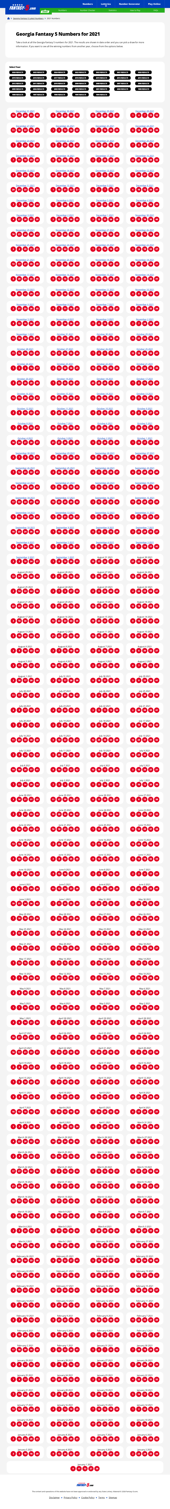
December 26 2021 (65, 126)
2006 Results (143, 83)
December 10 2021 (65, 185)
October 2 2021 (105, 438)
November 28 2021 (65, 230)
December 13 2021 (105, 170)
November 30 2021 (144, 215)
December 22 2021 (65, 140)
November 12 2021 (65, 289)
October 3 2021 (65, 438)
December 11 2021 (25, 185)
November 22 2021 (144, 245)
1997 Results (38, 94)
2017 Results (59, 78)
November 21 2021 (25, 259)
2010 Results (59, 83)
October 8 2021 (25, 423)
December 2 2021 (65, 215)
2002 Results (80, 89)
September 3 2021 (145, 542)
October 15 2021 (65, 393)
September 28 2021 (105, 453)
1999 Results (143, 89)
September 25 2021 (65, 468)
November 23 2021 (104, 245)
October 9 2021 (144, 408)
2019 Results (17, 78)
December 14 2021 (65, 170)
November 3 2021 (105, 319)
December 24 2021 (144, 126)
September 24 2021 (105, 468)
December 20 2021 (144, 140)
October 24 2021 (25, 364)
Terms (101, 1497)
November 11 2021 (104, 289)
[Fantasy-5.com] (22, 5)
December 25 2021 (105, 126)
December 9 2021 (105, 185)
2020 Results (143, 72)
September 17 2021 (65, 497)
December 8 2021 (145, 185)
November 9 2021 (25, 304)
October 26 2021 (105, 349)
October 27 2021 (65, 349)
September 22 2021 (25, 482)
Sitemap (113, 1497)
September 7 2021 (145, 527)
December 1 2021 (105, 215)
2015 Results (101, 78)
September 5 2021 (65, 542)
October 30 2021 (105, 334)
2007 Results (122, 83)
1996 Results (59, 94)
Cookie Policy (87, 1497)
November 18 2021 (144, 259)
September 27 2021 (144, 453)
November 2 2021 (145, 319)
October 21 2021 (145, 364)
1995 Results (80, 94)
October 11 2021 (65, 408)
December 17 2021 (105, 155)
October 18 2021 (105, 378)
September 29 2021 (65, 453)
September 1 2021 (65, 557)
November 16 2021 (65, 274)
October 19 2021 (65, 378)
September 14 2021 (25, 512)
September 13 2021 (65, 512)
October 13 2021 (145, 393)
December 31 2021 (25, 111)
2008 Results (101, 83)
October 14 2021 (105, 393)
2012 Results (17, 83)
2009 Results (80, 83)
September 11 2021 (144, 512)
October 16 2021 (25, 393)
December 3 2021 (25, 215)
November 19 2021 (104, 259)
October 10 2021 (105, 408)
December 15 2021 (25, 170)
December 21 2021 (105, 140)
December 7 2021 (25, 200)
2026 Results (17, 72)
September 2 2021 (25, 557)
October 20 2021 (25, 378)
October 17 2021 (145, 378)
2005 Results (17, 89)
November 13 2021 (25, 289)
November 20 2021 (65, 259)
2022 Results (101, 72)
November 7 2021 (105, 304)
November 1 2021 (25, 334)
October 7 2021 (65, 423)
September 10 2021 (25, 527)
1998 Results (17, 94)
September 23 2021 (144, 468)
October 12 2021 (25, 408)
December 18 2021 (65, 155)
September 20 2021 (105, 482)
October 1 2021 (144, 438)
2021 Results (122, 72)
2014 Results (122, 78)
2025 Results (38, 72)
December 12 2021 (144, 170)
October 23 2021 (65, 364)
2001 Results (101, 89)
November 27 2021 (104, 230)
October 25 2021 (145, 349)
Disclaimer (54, 1497)
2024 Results (59, 72)
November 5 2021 (25, 319)
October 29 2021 (145, 334)
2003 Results (59, 89)
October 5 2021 (144, 423)
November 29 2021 (25, 230)
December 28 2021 (144, 111)
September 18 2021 (25, 497)
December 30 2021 (65, 111)
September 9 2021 (65, 527)
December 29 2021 (105, 111)
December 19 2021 (25, 155)
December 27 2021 (25, 126)
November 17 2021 (25, 274)
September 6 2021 (25, 542)
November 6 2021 (145, 304)
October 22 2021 (105, 364)
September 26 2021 (25, 468)
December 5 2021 (105, 200)
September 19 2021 (144, 482)
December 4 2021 (145, 200)
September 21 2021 (65, 482)
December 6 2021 (65, 200)
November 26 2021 (144, 230)
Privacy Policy (70, 1497)
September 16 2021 (105, 497)
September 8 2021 (105, 527)
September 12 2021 (105, 512)
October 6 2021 (105, 423)
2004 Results (38, 89)
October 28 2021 (25, 349)
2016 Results (80, 78)
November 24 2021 (65, 245)
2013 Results (143, 78)
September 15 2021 (144, 497)
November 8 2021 (65, 304)
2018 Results (38, 78)
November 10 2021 (144, 289)
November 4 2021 (65, 319)
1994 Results (101, 94)
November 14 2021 (144, 274)
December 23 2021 (25, 140)
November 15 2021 (104, 274)
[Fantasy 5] (8, 18)
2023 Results (80, 72)
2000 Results (122, 89)
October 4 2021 (25, 438)
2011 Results (38, 83)
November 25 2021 (25, 245)
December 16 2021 (144, 155)
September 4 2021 (105, 542)
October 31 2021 (65, 334)
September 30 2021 (25, 453)
